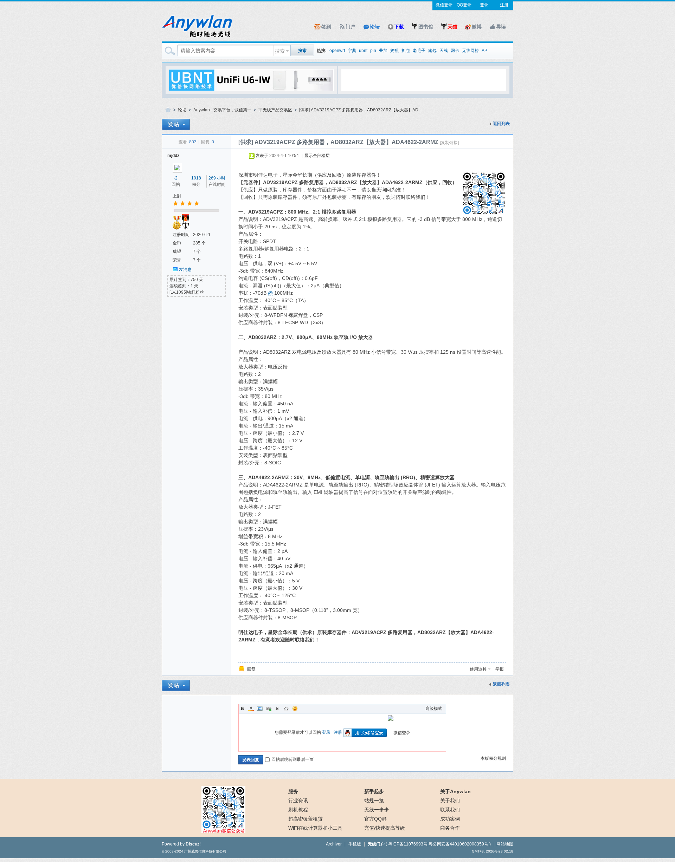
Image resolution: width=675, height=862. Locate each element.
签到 (326, 27)
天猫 (452, 27)
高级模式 (433, 708)
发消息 (185, 269)
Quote (277, 708)
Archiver (334, 844)
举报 (499, 669)
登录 (484, 4)
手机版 (354, 844)
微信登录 (444, 4)
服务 (293, 791)
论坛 (375, 27)
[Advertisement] (424, 80)
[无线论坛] (197, 37)
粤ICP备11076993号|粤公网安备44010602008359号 (438, 844)
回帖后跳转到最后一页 (292, 759)
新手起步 (374, 791)
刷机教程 (298, 809)
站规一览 (374, 800)
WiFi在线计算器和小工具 (315, 828)
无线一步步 (376, 809)
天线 (443, 50)
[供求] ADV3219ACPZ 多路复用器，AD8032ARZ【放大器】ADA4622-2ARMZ (338, 142)
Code (286, 708)
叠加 (383, 50)
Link (268, 708)
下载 (399, 27)
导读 (501, 27)
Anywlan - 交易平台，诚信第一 (222, 109)
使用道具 (478, 669)
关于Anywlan (455, 791)
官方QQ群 (375, 819)
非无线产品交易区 (275, 109)
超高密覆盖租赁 (305, 819)
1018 (196, 178)
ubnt (363, 50)
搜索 (280, 51)
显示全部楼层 (317, 155)
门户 (350, 27)
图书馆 (425, 27)
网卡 (455, 50)
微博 (477, 27)
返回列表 (501, 123)
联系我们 (450, 809)
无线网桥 (470, 50)
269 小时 (216, 178)
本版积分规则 (493, 758)
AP (484, 50)
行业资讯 (298, 800)
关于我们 (450, 800)
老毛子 (419, 50)
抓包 (405, 50)
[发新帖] (176, 124)
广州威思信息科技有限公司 (205, 851)
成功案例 (450, 819)
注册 (504, 4)
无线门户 (376, 844)
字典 (352, 50)
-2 (176, 178)
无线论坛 (168, 110)
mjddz (173, 155)
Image (259, 708)
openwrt (337, 50)
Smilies (294, 708)
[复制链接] (449, 142)
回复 (251, 669)
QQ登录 (464, 4)
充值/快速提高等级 (384, 828)
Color (251, 708)
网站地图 (504, 844)
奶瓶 (394, 50)
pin (373, 50)
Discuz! (193, 844)
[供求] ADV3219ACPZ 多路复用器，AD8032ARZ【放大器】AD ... (361, 109)
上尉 (177, 196)
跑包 (432, 50)
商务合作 (450, 828)
